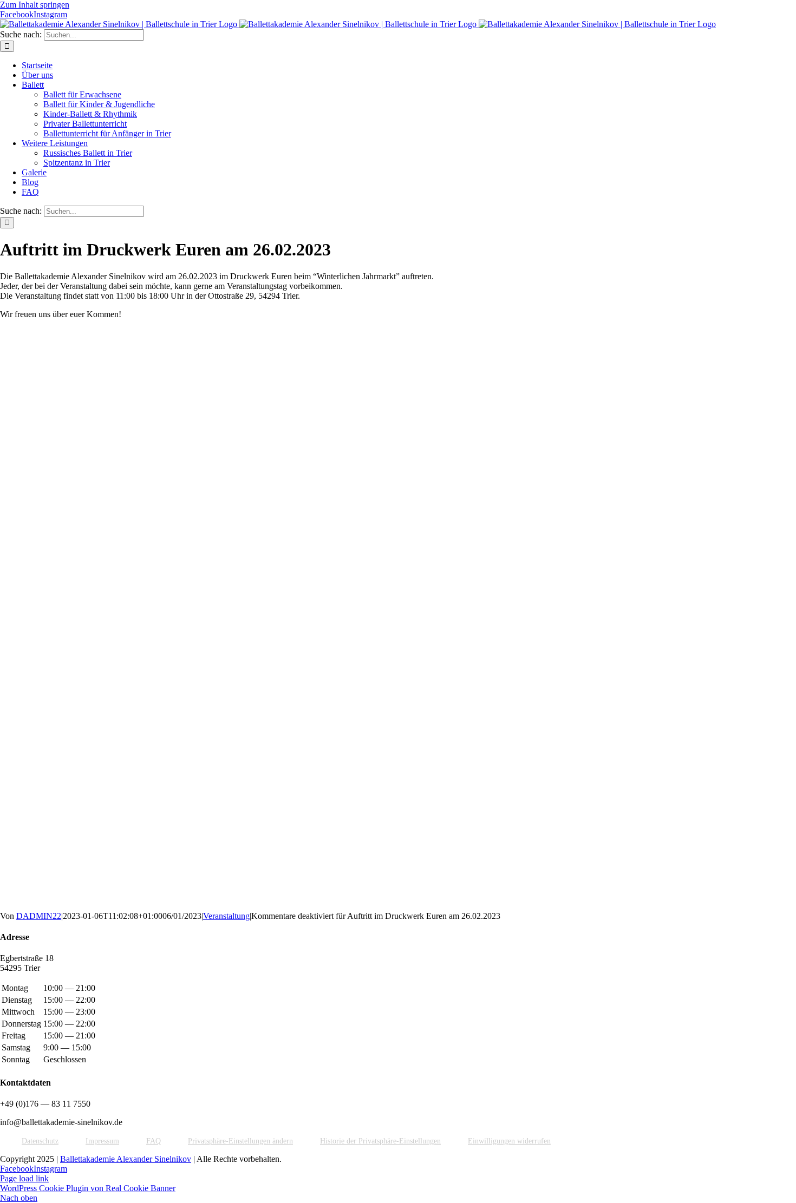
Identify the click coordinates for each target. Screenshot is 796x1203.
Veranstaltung (226, 916)
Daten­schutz (40, 1140)
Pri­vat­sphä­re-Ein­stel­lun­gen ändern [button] (240, 1140)
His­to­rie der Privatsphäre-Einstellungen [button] (380, 1140)
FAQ (153, 1140)
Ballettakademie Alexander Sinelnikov (125, 1158)
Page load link (24, 1178)
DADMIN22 (38, 916)
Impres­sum (102, 1140)
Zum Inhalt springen (34, 4)
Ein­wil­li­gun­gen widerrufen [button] (509, 1140)
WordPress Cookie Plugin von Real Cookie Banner (87, 1188)
